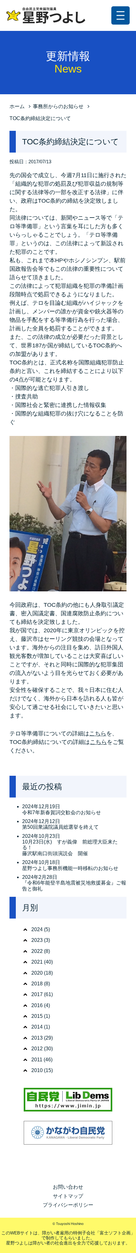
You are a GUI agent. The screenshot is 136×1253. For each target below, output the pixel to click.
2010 (37, 1070)
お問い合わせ (68, 1187)
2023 (37, 940)
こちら (97, 733)
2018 (37, 983)
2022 (37, 951)
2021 (37, 962)
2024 (37, 929)
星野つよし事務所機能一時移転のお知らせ (70, 868)
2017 (37, 994)
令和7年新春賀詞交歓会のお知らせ (61, 812)
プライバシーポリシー (68, 1205)
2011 (36, 1059)
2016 (37, 1005)
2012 (37, 1048)
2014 (37, 1027)
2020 (37, 973)
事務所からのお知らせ (58, 106)
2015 (37, 1016)
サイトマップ (68, 1196)
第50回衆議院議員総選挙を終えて (60, 827)
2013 (37, 1038)
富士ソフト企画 (115, 1232)
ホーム (17, 106)
